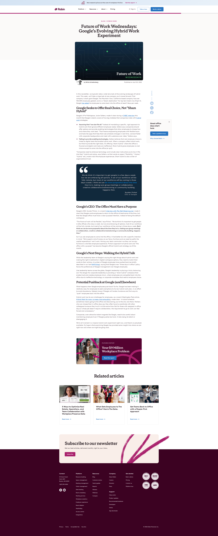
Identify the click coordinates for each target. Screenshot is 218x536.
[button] (82, 9)
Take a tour (143, 9)
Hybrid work (112, 21)
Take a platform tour (159, 133)
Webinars (95, 492)
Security (83, 527)
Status (111, 507)
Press (110, 486)
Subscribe (70, 454)
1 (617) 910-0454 (63, 484)
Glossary (94, 489)
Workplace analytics (81, 499)
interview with (119, 211)
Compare (95, 496)
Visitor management (81, 486)
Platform (79, 473)
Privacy (61, 527)
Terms (67, 527)
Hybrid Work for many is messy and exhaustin (93, 299)
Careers (111, 480)
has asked (85, 103)
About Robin (112, 477)
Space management (81, 480)
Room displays (80, 505)
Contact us (129, 483)
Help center (112, 495)
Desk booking (79, 489)
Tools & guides (96, 483)
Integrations (79, 515)
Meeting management (82, 483)
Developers (112, 504)
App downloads (113, 511)
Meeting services (80, 496)
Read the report (109, 358)
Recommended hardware (116, 501)
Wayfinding (79, 508)
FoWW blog (95, 264)
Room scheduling (80, 492)
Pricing (128, 480)
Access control (80, 511)
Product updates (113, 498)
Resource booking (81, 477)
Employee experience (82, 502)
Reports (94, 486)
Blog (103, 21)
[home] (59, 9)
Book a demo (157, 9)
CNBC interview (129, 116)
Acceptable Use (75, 527)
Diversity (111, 483)
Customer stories (97, 480)
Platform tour (129, 486)
